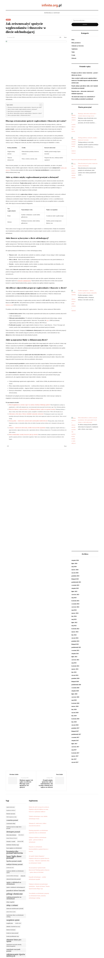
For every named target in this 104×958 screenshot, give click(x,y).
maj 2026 (74, 566)
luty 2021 (74, 672)
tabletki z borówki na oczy (13, 926)
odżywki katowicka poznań (13, 879)
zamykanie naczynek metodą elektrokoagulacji (13, 945)
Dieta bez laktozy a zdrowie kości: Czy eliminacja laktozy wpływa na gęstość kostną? (32, 409)
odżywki (23, 875)
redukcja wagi (9, 305)
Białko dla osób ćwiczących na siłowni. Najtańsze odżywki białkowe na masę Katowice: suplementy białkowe (39, 809)
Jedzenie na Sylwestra (78, 46)
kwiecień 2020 (75, 703)
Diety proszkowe (76, 42)
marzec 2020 (75, 706)
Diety (8, 19)
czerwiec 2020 (75, 697)
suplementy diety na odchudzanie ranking (15, 915)
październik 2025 (76, 582)
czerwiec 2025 (75, 594)
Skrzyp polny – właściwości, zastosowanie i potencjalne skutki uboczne (28, 420)
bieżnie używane (10, 813)
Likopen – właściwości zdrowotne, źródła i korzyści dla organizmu (27, 427)
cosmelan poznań (12, 820)
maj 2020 (74, 700)
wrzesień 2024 (75, 604)
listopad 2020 (75, 681)
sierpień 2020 (75, 691)
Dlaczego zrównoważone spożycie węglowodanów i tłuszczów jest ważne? (25, 107)
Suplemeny (75, 49)
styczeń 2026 (75, 572)
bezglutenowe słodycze (10, 810)
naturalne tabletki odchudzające (12, 875)
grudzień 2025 (75, 576)
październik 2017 (76, 734)
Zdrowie (74, 58)
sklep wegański (10, 902)
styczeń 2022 (75, 638)
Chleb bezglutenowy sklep (11, 816)
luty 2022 (74, 635)
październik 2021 (76, 647)
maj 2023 (74, 619)
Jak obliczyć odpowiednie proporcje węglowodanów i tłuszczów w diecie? (25, 113)
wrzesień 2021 (75, 650)
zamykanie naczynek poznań (13, 950)
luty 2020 (74, 709)
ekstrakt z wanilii (10, 841)
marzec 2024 (75, 613)
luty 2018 (74, 722)
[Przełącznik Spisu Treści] (40, 105)
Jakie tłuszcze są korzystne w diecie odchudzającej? (19, 111)
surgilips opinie (18, 923)
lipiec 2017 (74, 743)
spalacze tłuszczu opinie (10, 911)
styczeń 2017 (75, 762)
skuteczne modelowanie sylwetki (14, 908)
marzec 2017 (75, 756)
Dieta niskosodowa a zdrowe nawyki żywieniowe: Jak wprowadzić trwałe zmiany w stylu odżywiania (87, 420)
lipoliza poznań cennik (13, 861)
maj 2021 (74, 663)
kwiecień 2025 (75, 600)
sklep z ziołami (12, 905)
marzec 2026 (75, 569)
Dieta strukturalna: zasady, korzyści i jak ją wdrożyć (23, 434)
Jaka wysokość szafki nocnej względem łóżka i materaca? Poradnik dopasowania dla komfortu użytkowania (85, 80)
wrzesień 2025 (75, 585)
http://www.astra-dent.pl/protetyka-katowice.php (84, 159)
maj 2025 (74, 597)
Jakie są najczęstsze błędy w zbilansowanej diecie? (19, 115)
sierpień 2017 (75, 740)
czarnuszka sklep (10, 823)
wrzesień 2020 (75, 687)
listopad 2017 (75, 731)
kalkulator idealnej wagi (12, 844)
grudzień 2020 (75, 678)
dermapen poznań (13, 832)
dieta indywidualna (11, 835)
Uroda (73, 55)
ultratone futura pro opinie (13, 940)
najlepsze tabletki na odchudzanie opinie (15, 871)
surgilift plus (9, 923)
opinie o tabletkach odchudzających (15, 887)
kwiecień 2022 (75, 628)
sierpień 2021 (75, 653)
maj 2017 (74, 750)
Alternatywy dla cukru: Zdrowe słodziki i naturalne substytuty (26, 414)
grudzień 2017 (75, 728)
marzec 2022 (75, 631)
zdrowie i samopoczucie (24, 280)
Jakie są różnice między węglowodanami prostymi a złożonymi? (22, 109)
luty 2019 (74, 715)
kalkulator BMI (20, 841)
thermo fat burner (10, 929)
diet (47, 320)
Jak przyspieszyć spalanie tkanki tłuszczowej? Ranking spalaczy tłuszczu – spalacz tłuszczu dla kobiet (39, 870)
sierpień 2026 (75, 560)
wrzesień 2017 (75, 737)
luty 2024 (74, 616)
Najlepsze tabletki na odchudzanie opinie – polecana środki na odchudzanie (37, 840)
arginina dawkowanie (10, 807)
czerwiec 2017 (75, 746)
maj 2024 (74, 610)
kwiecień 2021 (75, 666)
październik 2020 (76, 684)
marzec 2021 (75, 669)
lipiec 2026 (74, 563)
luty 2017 (74, 759)
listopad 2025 (75, 579)
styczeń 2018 (75, 725)
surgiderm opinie (12, 920)
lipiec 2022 (74, 622)
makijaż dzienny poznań (14, 864)
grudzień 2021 (75, 641)
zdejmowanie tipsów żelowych (15, 955)
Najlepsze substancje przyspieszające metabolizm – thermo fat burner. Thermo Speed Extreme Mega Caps (39, 886)
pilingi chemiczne (14, 894)
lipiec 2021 (74, 656)
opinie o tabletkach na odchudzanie (13, 883)
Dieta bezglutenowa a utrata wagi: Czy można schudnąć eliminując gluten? (29, 404)
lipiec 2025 (74, 591)
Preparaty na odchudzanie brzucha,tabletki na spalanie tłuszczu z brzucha (38, 849)
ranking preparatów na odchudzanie (13, 898)
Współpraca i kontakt (52, 12)
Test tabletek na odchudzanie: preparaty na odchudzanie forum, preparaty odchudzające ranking (39, 896)
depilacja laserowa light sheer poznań (13, 827)
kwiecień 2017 (75, 753)
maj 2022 (74, 625)
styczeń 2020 (75, 712)
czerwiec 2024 (75, 607)
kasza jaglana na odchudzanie (14, 848)
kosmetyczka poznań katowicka (14, 852)
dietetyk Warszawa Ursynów (11, 838)
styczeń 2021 (75, 675)
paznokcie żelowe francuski (15, 890)
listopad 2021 (75, 644)
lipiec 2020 (74, 694)
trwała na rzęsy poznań (12, 933)
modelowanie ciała (9, 867)
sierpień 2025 (75, 588)
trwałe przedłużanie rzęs (12, 936)
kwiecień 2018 (75, 718)
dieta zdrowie (21, 834)
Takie (73, 52)
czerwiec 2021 (75, 659)
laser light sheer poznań (14, 857)
